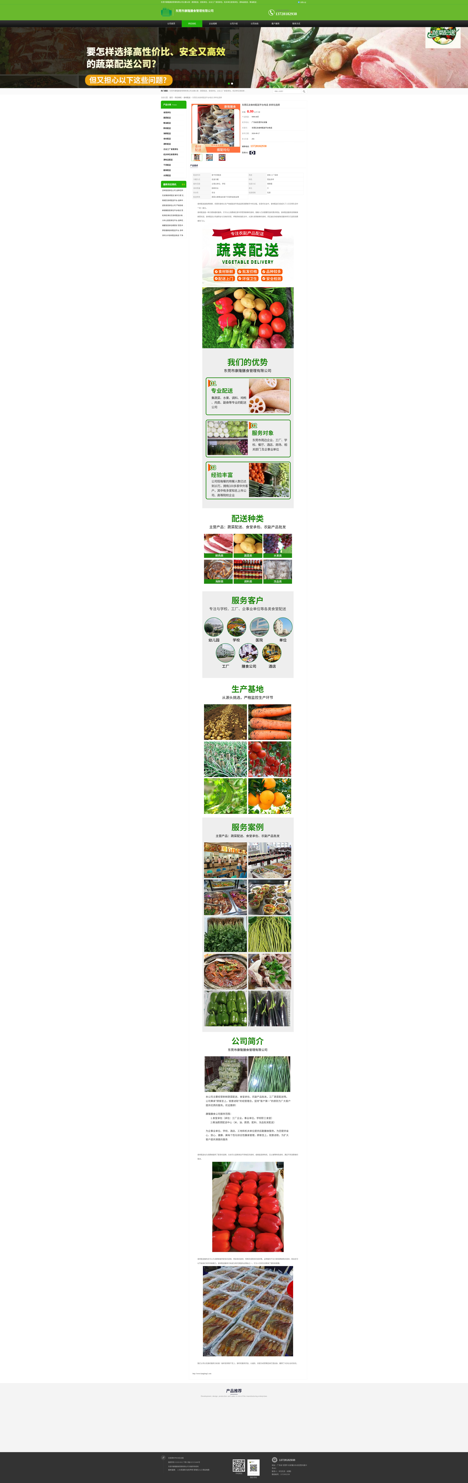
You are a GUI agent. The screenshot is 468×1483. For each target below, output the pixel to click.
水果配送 (167, 175)
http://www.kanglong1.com (202, 1374)
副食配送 (167, 170)
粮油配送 (167, 123)
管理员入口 (198, 1470)
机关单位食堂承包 (170, 154)
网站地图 (206, 1470)
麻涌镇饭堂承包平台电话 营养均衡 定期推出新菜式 (173, 210)
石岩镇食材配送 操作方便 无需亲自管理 (173, 195)
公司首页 (171, 24)
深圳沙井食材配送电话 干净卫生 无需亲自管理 (173, 235)
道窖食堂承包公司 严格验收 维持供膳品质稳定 (173, 205)
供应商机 (192, 24)
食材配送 (187, 97)
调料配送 (167, 144)
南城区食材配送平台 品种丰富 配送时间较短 (173, 200)
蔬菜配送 (167, 118)
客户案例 (275, 24)
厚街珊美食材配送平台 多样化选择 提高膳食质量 (173, 230)
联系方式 (296, 24)
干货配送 (167, 165)
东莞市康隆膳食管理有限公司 (178, 1466)
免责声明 (189, 1470)
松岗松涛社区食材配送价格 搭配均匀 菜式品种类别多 (173, 215)
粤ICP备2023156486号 (192, 1462)
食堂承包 (167, 112)
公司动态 (254, 24)
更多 (183, 184)
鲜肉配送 (167, 128)
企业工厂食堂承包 (170, 149)
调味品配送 (168, 160)
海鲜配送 (167, 133)
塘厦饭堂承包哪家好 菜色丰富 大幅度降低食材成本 (173, 225)
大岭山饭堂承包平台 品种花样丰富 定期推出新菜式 (173, 220)
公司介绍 (234, 24)
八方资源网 (181, 1470)
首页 (171, 97)
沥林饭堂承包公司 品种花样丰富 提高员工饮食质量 (173, 190)
